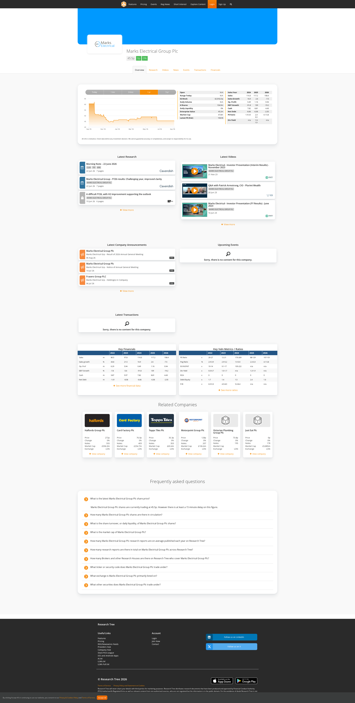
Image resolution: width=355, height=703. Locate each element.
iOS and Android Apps (108, 655)
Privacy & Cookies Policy (68, 698)
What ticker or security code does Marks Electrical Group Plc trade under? (128, 567)
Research (153, 70)
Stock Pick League (106, 652)
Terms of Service (88, 698)
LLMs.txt (101, 661)
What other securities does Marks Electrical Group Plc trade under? (125, 584)
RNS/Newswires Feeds (108, 644)
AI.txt (100, 658)
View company (98, 454)
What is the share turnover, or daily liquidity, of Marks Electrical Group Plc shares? (133, 523)
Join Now (156, 641)
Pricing (143, 4)
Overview (139, 70)
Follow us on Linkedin (234, 637)
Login (212, 4)
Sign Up (222, 4)
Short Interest (180, 4)
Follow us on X (234, 646)
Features (133, 4)
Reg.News (165, 4)
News (176, 70)
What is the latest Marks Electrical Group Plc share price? (120, 498)
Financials (215, 70)
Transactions (200, 70)
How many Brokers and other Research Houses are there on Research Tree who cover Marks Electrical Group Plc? (149, 558)
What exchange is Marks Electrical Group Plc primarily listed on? (123, 575)
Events (154, 4)
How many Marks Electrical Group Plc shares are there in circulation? (126, 514)
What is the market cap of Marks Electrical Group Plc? (118, 532)
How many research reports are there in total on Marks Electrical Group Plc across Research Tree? (141, 549)
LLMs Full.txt (103, 664)
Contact (155, 644)
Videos (165, 70)
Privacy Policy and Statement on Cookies (129, 685)
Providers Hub (104, 647)
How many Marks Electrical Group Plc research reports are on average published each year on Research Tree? (147, 540)
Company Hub (104, 649)
